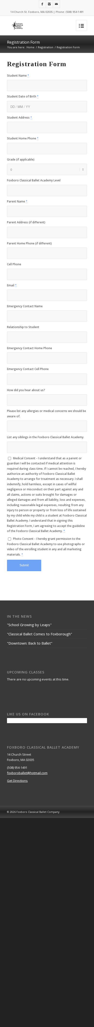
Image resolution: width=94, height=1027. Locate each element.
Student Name (18, 75)
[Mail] (56, 4)
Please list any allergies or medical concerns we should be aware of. (46, 413)
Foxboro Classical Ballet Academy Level (33, 180)
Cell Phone (14, 264)
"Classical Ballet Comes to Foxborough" (39, 633)
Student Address (19, 117)
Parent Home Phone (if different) (29, 243)
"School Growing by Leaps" (29, 624)
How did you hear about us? (26, 390)
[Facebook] (42, 4)
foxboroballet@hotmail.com (27, 773)
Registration (45, 47)
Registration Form (23, 42)
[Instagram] (49, 4)
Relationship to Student (23, 327)
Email (12, 285)
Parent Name (17, 201)
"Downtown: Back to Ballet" (29, 643)
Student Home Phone (23, 138)
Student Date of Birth (23, 96)
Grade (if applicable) (20, 159)
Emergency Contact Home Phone (29, 348)
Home (30, 47)
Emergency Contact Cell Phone (28, 369)
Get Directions (17, 780)
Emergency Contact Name (25, 306)
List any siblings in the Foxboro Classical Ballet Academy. (45, 437)
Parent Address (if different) (26, 222)
